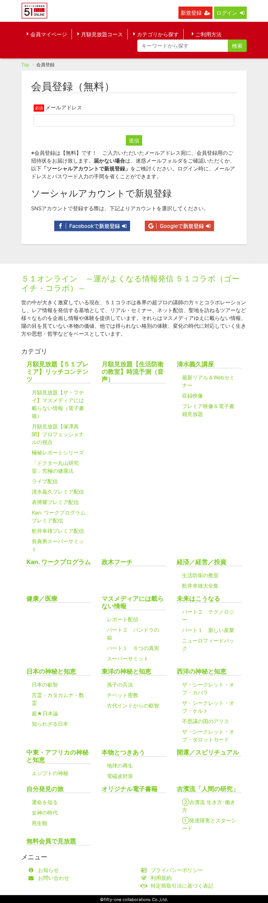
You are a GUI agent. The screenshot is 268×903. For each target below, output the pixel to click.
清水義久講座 (195, 364)
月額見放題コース (102, 34)
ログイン (226, 12)
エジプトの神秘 (50, 773)
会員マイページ (48, 34)
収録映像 (192, 395)
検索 (237, 45)
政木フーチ (117, 562)
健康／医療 (42, 598)
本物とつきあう (123, 752)
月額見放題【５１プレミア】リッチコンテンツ (57, 371)
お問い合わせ (53, 878)
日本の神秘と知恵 (51, 671)
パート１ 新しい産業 (208, 630)
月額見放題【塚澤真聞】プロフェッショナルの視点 (58, 434)
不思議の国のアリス (205, 721)
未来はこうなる (198, 598)
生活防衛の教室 (200, 575)
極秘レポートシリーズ (58, 452)
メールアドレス (63, 107)
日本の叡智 (45, 684)
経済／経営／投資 (201, 562)
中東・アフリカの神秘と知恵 (57, 756)
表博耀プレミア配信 (55, 502)
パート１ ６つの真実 (133, 648)
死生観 (39, 823)
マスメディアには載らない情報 (133, 602)
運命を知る (45, 802)
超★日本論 (45, 713)
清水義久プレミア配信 (58, 491)
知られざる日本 (50, 724)
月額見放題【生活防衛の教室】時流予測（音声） (133, 371)
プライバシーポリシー (177, 870)
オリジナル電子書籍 (130, 789)
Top (25, 64)
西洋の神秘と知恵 (201, 671)
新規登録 (191, 12)
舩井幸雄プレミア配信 (58, 531)
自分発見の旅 (45, 789)
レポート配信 (122, 619)
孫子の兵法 (120, 684)
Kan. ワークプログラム (58, 562)
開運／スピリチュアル (208, 752)
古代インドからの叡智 (133, 705)
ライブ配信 (45, 481)
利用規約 (161, 878)
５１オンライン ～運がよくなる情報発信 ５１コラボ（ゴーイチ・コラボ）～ (130, 283)
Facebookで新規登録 (94, 226)
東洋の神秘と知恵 (126, 671)
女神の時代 (45, 812)
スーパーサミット (128, 658)
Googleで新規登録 (181, 226)
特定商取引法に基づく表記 (182, 885)
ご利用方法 (208, 34)
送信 (134, 140)
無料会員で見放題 (51, 841)
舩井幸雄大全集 (200, 585)
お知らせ (48, 870)
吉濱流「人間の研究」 (208, 789)
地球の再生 (120, 765)
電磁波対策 (120, 776)
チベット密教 (122, 695)
